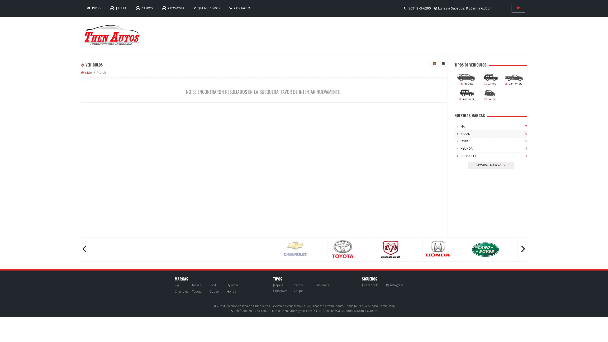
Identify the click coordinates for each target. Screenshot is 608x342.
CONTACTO (241, 8)
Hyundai (467, 149)
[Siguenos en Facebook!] (370, 285)
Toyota (197, 292)
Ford (464, 141)
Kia (463, 126)
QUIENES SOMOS (208, 8)
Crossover (175, 8)
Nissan (465, 134)
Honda (231, 292)
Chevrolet (468, 156)
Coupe (490, 99)
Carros (147, 8)
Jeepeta (120, 8)
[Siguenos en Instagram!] (394, 285)
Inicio (88, 72)
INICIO (96, 8)
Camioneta (513, 83)
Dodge (214, 292)
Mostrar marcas (489, 165)
